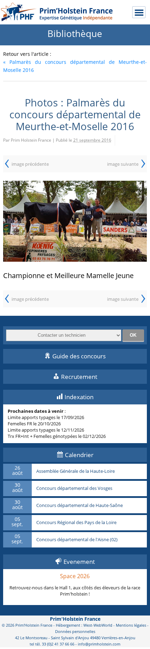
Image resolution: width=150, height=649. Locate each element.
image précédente (30, 164)
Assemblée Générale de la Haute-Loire (75, 471)
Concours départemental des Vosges (74, 488)
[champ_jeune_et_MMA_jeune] (75, 221)
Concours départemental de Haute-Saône (79, 505)
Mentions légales (131, 625)
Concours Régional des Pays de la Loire (76, 522)
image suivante (122, 164)
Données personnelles (75, 631)
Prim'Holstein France (75, 619)
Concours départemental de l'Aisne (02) (77, 540)
